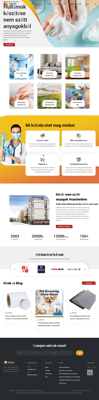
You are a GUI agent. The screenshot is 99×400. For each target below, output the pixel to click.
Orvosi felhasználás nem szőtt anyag (68, 373)
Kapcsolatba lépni (76, 4)
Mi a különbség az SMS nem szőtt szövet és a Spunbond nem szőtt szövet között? (80, 318)
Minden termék (62, 383)
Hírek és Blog (48, 373)
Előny (57, 4)
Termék (49, 4)
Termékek (47, 370)
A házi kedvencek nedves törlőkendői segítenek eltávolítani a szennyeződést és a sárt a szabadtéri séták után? (49, 325)
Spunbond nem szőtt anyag (65, 370)
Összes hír (89, 283)
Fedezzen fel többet (64, 226)
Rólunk (46, 367)
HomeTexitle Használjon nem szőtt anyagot (69, 377)
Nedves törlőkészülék (64, 367)
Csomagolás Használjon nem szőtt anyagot (69, 380)
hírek (64, 4)
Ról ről (41, 4)
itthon (33, 4)
